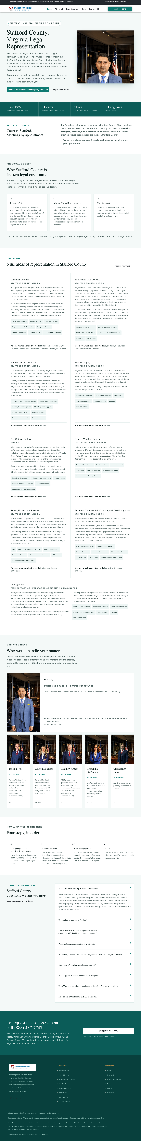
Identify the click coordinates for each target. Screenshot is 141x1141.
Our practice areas (60, 90)
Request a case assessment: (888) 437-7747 (28, 90)
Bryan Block (15, 768)
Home (49, 9)
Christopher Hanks (119, 770)
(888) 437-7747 (15, 1098)
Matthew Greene (70, 768)
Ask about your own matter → (20, 901)
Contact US (94, 9)
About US (59, 9)
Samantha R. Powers (92, 770)
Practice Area (72, 9)
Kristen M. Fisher (44, 768)
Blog (84, 9)
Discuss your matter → (124, 266)
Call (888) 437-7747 (108, 1030)
